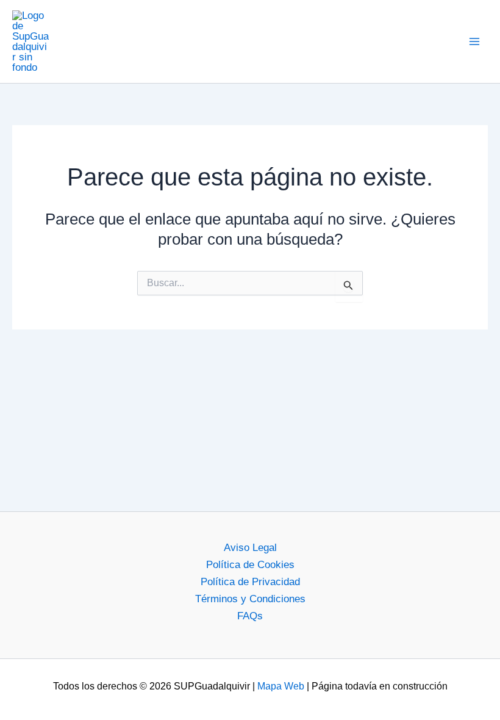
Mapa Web (280, 686)
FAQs (250, 616)
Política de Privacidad (250, 582)
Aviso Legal (250, 547)
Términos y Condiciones (250, 599)
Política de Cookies (250, 565)
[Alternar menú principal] (474, 41)
